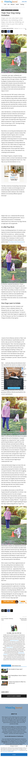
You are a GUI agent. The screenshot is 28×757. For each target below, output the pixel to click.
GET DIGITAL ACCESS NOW (14, 388)
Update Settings (10, 751)
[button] (26, 746)
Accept (14, 754)
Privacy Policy (4, 751)
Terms (18, 750)
